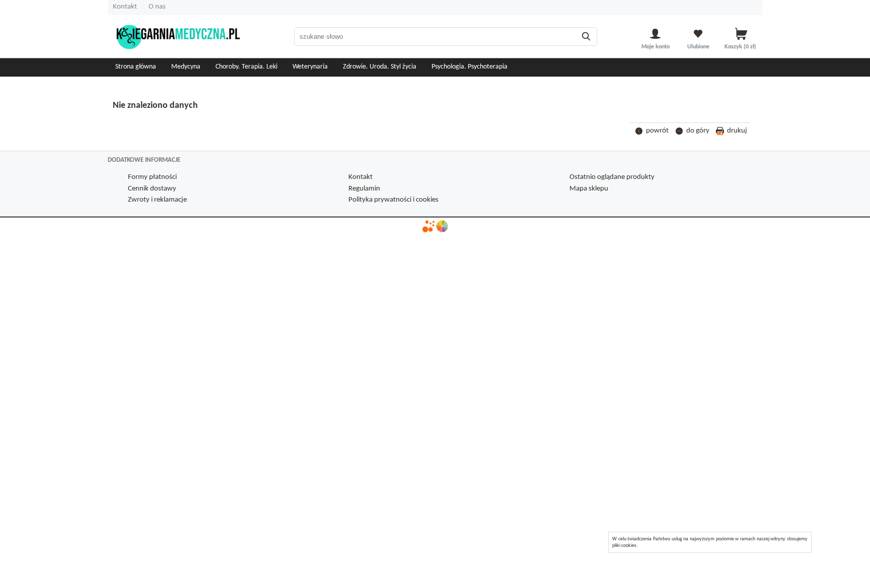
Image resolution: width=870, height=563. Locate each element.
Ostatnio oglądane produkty (612, 177)
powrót (657, 131)
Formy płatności (152, 177)
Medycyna (185, 67)
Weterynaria (310, 67)
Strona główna (135, 67)
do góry (697, 131)
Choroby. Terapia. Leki (246, 67)
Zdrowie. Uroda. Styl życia (379, 67)
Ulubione (698, 47)
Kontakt (125, 7)
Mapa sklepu (588, 189)
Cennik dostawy (152, 189)
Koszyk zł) (741, 47)
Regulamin (364, 189)
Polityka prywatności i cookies (393, 200)
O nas (157, 7)
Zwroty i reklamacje (157, 200)
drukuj (737, 131)
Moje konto (655, 47)
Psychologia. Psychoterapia (469, 67)
